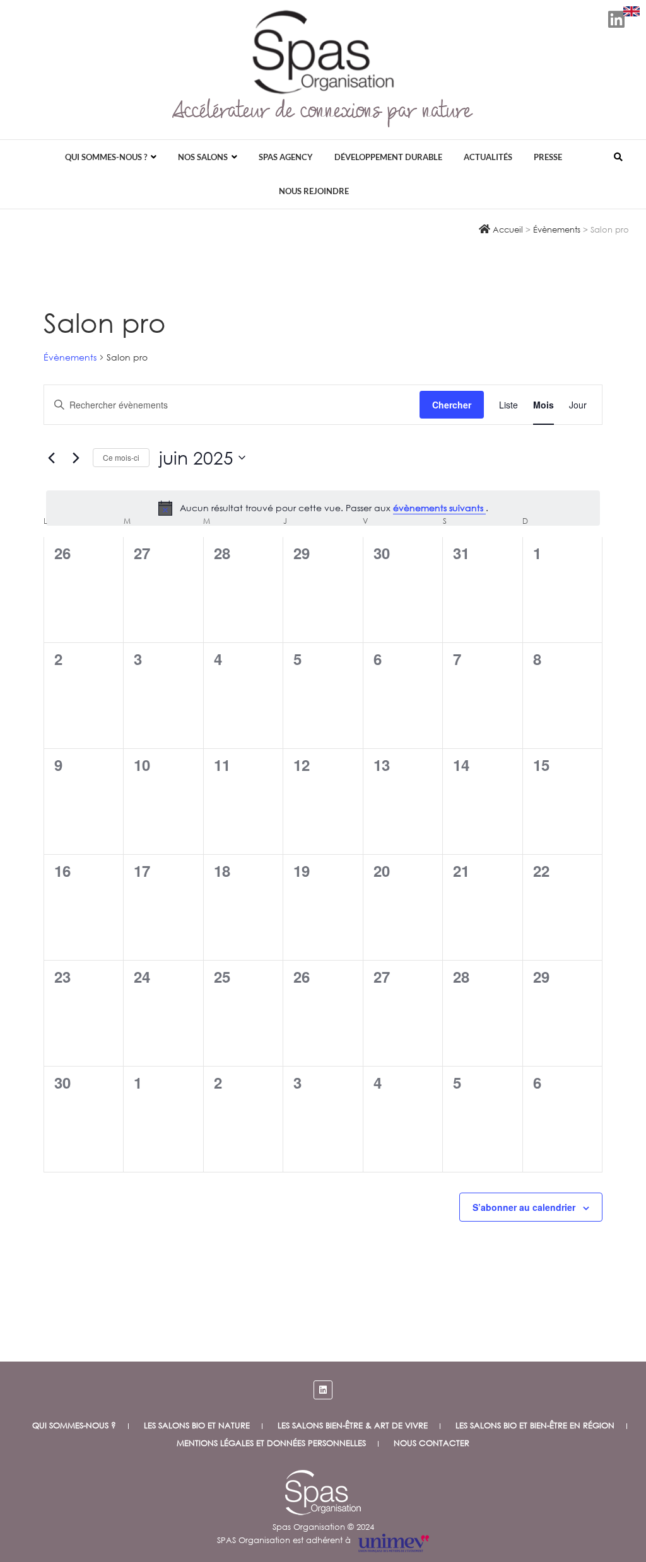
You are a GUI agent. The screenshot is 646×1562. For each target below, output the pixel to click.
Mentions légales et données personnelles (271, 1443)
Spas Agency (286, 157)
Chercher (451, 404)
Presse (548, 157)
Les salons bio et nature (197, 1425)
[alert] (323, 508)
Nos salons (203, 157)
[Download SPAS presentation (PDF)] (631, 11)
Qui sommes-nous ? (106, 157)
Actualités (488, 157)
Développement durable (388, 157)
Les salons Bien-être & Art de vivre (353, 1425)
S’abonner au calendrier (524, 1207)
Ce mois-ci (121, 457)
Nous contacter (431, 1443)
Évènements (70, 357)
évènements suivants (439, 508)
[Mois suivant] (75, 457)
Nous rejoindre (314, 191)
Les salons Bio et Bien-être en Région (534, 1425)
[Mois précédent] (51, 457)
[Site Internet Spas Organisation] (323, 1476)
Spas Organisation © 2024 (323, 1527)
